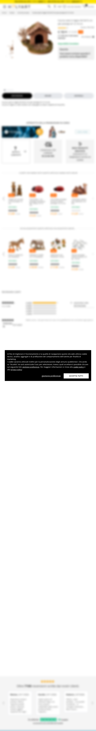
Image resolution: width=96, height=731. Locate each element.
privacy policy (16, 369)
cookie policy (78, 367)
